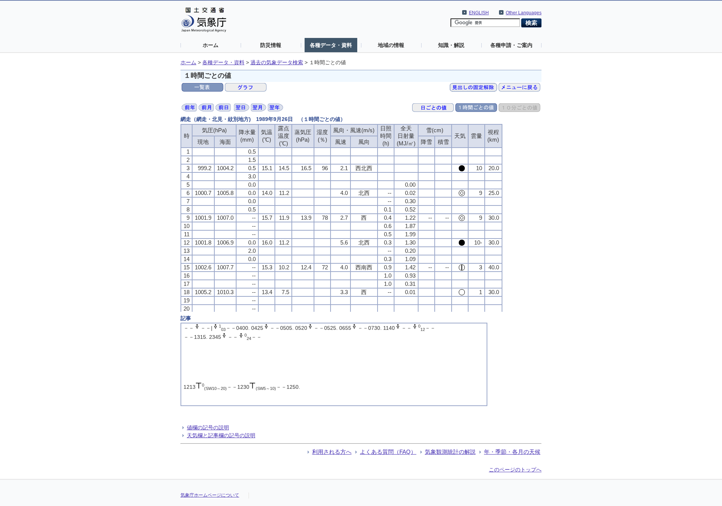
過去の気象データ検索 (276, 62)
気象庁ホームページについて (209, 495)
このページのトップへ (515, 470)
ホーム (210, 45)
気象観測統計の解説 (450, 452)
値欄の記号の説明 (208, 427)
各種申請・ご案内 (511, 45)
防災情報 (270, 45)
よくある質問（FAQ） (388, 452)
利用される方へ (332, 452)
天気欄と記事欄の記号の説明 (221, 435)
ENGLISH (479, 12)
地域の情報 (391, 45)
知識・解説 (451, 45)
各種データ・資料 (331, 45)
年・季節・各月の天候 (512, 452)
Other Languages (524, 12)
